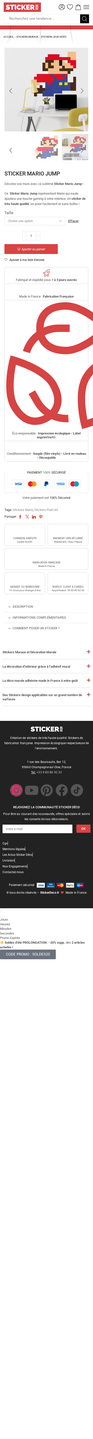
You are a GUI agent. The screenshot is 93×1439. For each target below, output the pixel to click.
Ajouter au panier (33, 249)
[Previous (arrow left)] (0, 916)
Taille (8, 213)
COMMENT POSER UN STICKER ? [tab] (36, 628)
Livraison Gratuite (25, 538)
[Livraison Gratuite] (25, 530)
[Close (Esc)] (0, 911)
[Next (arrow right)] (2, 916)
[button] (62, 7)
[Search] (84, 18)
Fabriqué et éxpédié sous (46, 280)
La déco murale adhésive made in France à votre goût (40, 680)
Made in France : (46, 296)
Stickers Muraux (27, 36)
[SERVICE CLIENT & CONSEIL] (68, 579)
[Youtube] (31, 790)
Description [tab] (23, 606)
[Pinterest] (46, 790)
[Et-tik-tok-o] (77, 790)
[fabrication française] (46, 555)
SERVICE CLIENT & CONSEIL (68, 586)
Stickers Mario (23, 510)
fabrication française (46, 562)
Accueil (8, 36)
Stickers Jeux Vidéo (53, 36)
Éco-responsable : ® (46, 435)
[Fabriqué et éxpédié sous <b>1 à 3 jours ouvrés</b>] (46, 273)
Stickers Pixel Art (46, 510)
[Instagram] (16, 790)
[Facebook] (62, 790)
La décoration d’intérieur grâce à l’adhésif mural (36, 666)
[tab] (46, 607)
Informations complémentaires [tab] (39, 617)
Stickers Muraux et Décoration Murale (29, 652)
